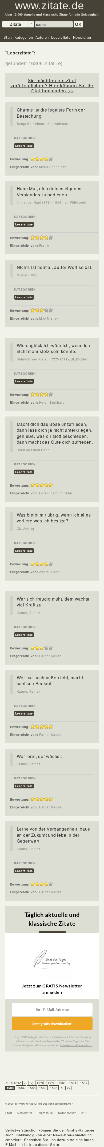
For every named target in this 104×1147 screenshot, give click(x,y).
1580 (62, 1083)
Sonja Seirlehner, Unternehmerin (44, 123)
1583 (10, 1088)
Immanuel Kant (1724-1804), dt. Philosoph (51, 202)
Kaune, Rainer (28, 612)
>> (68, 1088)
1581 (73, 1083)
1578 (40, 1083)
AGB (84, 1113)
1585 (31, 1088)
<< (25, 1083)
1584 (21, 1088)
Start (8, 1113)
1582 (83, 1083)
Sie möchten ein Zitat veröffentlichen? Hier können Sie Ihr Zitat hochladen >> (52, 85)
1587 (53, 1088)
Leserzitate (24, 146)
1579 (51, 1083)
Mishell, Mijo (27, 275)
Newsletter (24, 1113)
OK (78, 24)
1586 (42, 1088)
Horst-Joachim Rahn (33, 450)
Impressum (45, 1113)
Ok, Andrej (25, 528)
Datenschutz (67, 1113)
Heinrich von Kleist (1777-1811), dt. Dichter (52, 359)
